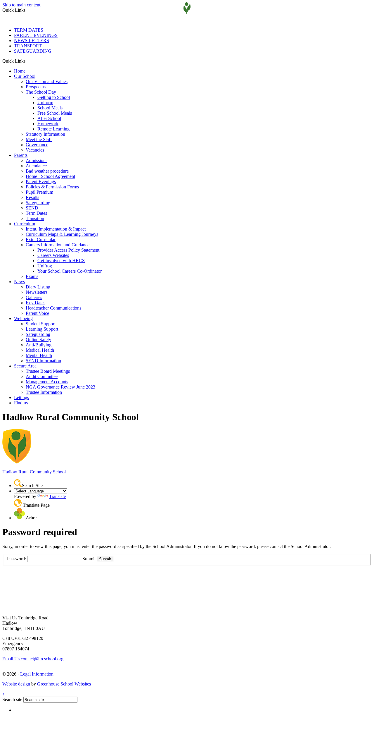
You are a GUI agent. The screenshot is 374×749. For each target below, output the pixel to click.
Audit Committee (42, 376)
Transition (35, 218)
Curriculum (24, 223)
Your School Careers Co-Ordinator (69, 271)
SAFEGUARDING (32, 51)
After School (49, 118)
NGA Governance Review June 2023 (60, 386)
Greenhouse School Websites (64, 683)
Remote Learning (53, 128)
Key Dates (35, 302)
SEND (32, 207)
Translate (57, 496)
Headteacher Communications (53, 307)
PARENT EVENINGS (36, 35)
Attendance (36, 165)
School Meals (50, 107)
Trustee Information (44, 392)
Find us (21, 402)
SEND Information (43, 360)
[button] (28, 61)
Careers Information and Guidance (57, 244)
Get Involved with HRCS (61, 260)
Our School (24, 76)
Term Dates (36, 213)
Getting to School (53, 97)
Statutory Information (45, 134)
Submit (89, 558)
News (19, 281)
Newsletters (36, 292)
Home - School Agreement (50, 176)
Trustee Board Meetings (48, 371)
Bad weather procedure (47, 171)
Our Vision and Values (46, 81)
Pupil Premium (39, 192)
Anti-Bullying (38, 344)
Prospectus (36, 86)
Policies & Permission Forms (52, 186)
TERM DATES (28, 30)
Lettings (21, 397)
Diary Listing (38, 286)
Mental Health (39, 355)
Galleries (34, 297)
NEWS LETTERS (31, 40)
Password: (16, 558)
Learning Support (42, 329)
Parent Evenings (41, 181)
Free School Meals (54, 113)
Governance (37, 144)
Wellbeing (23, 318)
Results (32, 197)
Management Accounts (47, 381)
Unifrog (44, 265)
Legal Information (36, 673)
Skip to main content (21, 4)
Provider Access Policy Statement (68, 250)
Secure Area (25, 365)
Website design (16, 683)
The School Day (41, 92)
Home (19, 70)
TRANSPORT (28, 45)
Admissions (36, 160)
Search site (12, 699)
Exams (32, 276)
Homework (47, 123)
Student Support (41, 323)
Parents (20, 155)
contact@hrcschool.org (32, 658)
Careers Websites (53, 255)
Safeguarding (38, 202)
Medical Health (40, 350)
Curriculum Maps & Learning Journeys (62, 234)
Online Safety (38, 339)
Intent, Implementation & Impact (56, 228)
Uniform (45, 102)
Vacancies (35, 149)
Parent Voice (37, 313)
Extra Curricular (41, 239)
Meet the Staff (39, 139)
